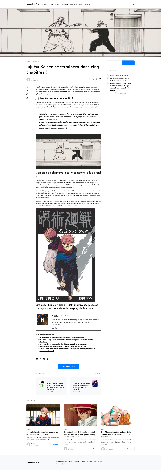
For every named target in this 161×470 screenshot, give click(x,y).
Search (129, 63)
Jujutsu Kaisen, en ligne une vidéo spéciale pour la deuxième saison (62, 337)
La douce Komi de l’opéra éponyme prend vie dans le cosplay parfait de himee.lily (81, 386)
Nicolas (33, 79)
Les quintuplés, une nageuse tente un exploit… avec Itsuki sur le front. (63, 346)
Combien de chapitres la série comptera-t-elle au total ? (119, 79)
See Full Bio (56, 324)
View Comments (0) (67, 366)
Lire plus (55, 444)
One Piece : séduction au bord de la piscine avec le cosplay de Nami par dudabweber (116, 434)
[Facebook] (53, 328)
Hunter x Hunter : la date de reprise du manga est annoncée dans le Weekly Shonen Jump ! (55, 386)
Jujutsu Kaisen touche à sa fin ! (119, 75)
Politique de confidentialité (89, 461)
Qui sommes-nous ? (74, 461)
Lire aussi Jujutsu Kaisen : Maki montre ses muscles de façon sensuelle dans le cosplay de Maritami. (120, 86)
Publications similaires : (120, 93)
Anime (28, 61)
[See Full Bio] (61, 324)
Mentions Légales (61, 464)
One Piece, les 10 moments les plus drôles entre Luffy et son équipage (63, 344)
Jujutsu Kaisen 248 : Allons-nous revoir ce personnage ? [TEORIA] (42, 433)
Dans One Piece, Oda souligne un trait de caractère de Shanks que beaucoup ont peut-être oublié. (80, 434)
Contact (100, 461)
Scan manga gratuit (61, 461)
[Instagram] (56, 328)
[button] (134, 4)
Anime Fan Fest (32, 4)
